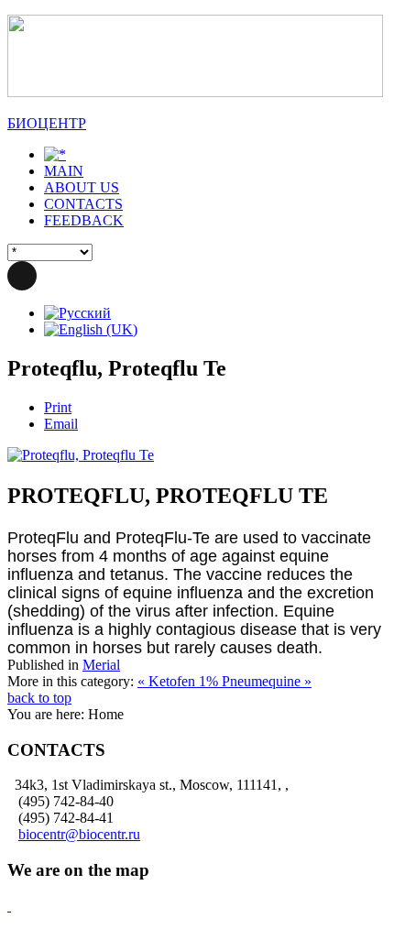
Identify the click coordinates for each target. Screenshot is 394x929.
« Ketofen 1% (179, 681)
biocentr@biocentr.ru (79, 834)
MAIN (63, 171)
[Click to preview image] (80, 455)
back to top (39, 697)
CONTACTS (83, 204)
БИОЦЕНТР (46, 123)
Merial (101, 664)
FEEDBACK (84, 220)
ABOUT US (81, 187)
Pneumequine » (267, 681)
